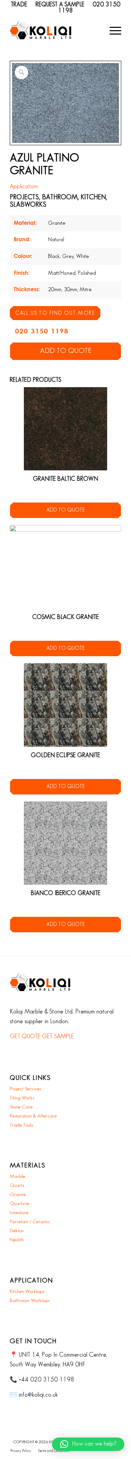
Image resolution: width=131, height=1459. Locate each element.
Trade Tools (21, 1125)
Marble (17, 1176)
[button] (88, 1444)
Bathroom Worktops (30, 1300)
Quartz (17, 1185)
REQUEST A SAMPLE (60, 4)
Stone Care (21, 1107)
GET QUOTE (25, 1036)
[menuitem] (112, 30)
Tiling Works (22, 1098)
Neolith (17, 1240)
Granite (18, 1194)
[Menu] (112, 30)
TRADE (19, 4)
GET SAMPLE (58, 1036)
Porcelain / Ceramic (30, 1221)
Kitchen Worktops (27, 1291)
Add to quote (65, 351)
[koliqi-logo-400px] (40, 30)
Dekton (17, 1231)
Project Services (25, 1089)
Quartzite (19, 1203)
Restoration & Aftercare (33, 1116)
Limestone (19, 1212)
